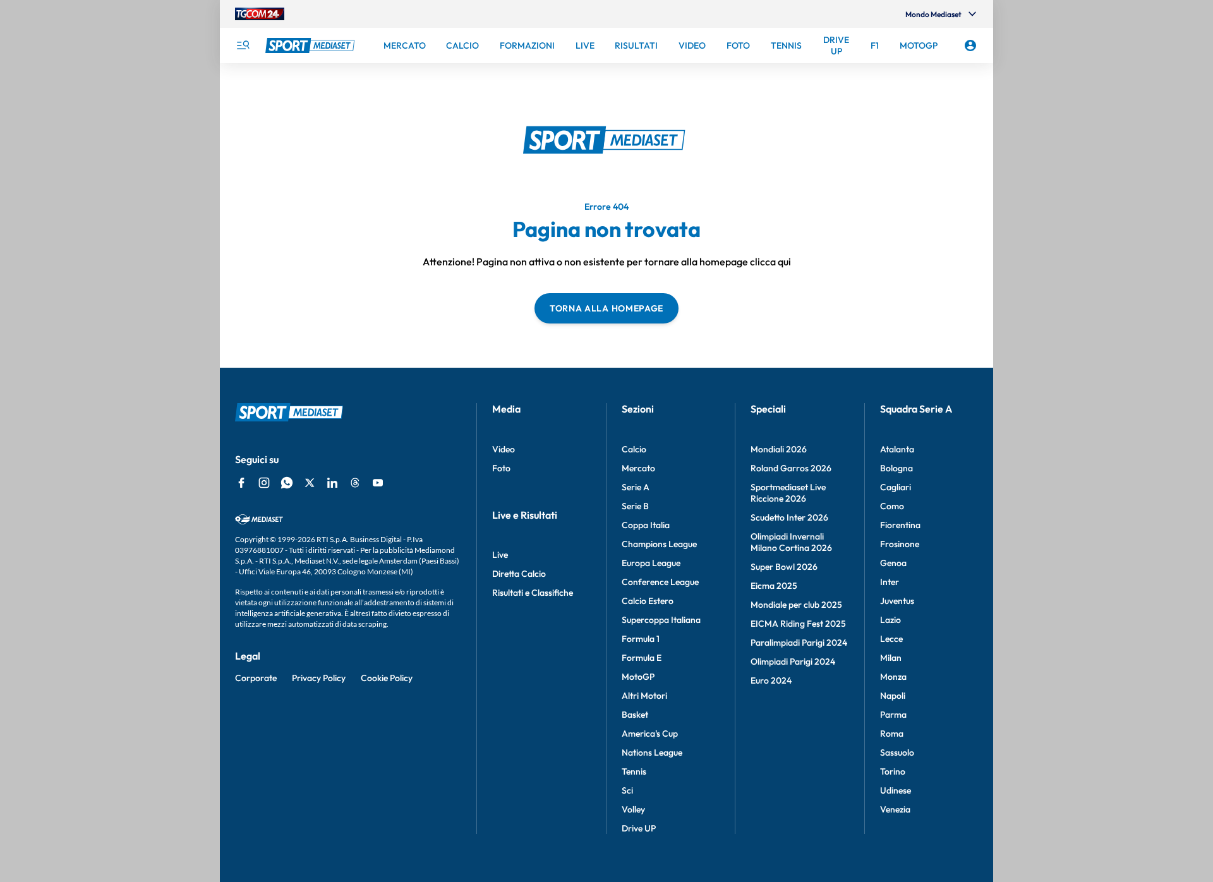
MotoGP (638, 676)
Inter (889, 582)
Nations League (652, 752)
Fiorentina (900, 525)
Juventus (897, 601)
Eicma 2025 (774, 585)
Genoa (893, 563)
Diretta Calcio (519, 573)
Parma (893, 714)
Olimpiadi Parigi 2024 (793, 661)
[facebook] (241, 482)
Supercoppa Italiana (661, 619)
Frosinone (899, 544)
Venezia (895, 809)
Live (500, 554)
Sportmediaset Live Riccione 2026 (788, 492)
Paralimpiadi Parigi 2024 (799, 642)
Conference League (660, 582)
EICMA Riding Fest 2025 (798, 623)
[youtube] (377, 482)
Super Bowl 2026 (784, 566)
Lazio (890, 619)
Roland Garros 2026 (791, 468)
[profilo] (970, 45)
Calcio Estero (647, 601)
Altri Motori (644, 695)
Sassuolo (897, 752)
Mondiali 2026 (779, 449)
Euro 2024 (771, 680)
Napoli (892, 695)
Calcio (634, 449)
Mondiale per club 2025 (796, 604)
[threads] (355, 482)
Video (503, 449)
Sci (627, 790)
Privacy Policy (319, 678)
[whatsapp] (287, 482)
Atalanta (897, 449)
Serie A (635, 487)
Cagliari (895, 487)
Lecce (891, 638)
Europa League (651, 563)
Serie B (635, 506)
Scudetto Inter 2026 (789, 517)
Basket (635, 714)
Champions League (659, 544)
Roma (891, 733)
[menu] (242, 45)
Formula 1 (641, 638)
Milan (891, 657)
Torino (892, 771)
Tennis (634, 771)
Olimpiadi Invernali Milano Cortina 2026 (791, 542)
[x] (309, 482)
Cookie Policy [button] (387, 678)
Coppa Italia (646, 525)
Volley (633, 809)
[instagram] (264, 482)
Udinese (895, 790)
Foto (501, 468)
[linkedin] (332, 482)
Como (892, 506)
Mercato (638, 468)
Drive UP (639, 828)
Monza (893, 676)
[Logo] (311, 45)
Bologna (896, 468)
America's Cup (650, 733)
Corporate (256, 678)
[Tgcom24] (259, 14)
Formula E (641, 657)
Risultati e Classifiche (532, 592)
